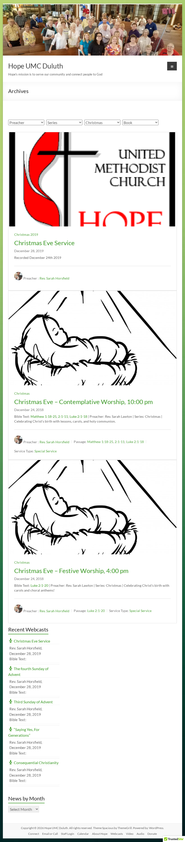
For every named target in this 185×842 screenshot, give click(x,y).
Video (129, 834)
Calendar (83, 834)
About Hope (99, 834)
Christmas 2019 (26, 234)
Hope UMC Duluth (35, 66)
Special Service (45, 451)
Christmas (22, 393)
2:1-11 (63, 416)
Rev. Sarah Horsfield (54, 278)
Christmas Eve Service (44, 243)
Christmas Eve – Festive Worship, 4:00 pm (71, 570)
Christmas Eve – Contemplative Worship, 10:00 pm (83, 401)
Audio (140, 834)
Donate (152, 834)
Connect (33, 834)
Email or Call (50, 834)
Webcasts (117, 834)
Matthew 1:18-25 (44, 416)
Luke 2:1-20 (39, 585)
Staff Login (67, 834)
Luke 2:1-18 (78, 416)
